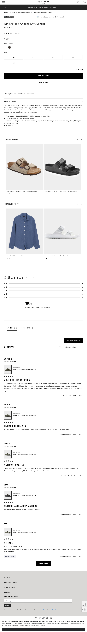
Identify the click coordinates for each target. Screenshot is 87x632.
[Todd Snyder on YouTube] (51, 618)
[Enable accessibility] (84, 609)
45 (14, 63)
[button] (43, 33)
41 (13, 57)
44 (73, 57)
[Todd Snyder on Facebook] (40, 618)
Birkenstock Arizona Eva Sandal (24, 369)
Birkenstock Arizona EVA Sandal (24, 495)
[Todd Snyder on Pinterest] (47, 618)
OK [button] (43, 629)
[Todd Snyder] (43, 2)
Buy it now (43, 82)
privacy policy (41, 609)
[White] (13, 47)
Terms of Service (75, 623)
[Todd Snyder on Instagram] (36, 618)
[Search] (79, 2)
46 (33, 63)
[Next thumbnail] (9, 16)
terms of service (52, 609)
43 (53, 57)
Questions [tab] (27, 329)
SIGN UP (7, 605)
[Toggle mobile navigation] (12, 2)
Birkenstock (8, 27)
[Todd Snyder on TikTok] (43, 618)
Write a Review (75, 341)
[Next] (81, 139)
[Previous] (78, 139)
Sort (60, 347)
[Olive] (5, 47)
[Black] (9, 47)
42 (33, 57)
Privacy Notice (19, 625)
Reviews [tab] (12, 329)
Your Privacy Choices (38, 625)
